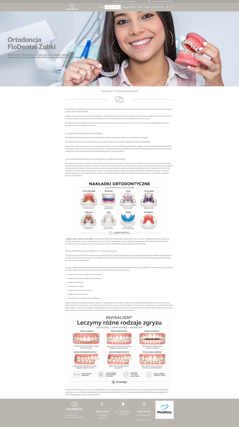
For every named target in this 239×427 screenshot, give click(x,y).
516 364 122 (102, 418)
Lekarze (147, 7)
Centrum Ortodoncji (112, 7)
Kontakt (161, 7)
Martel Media (79, 417)
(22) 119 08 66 (102, 415)
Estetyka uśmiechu (129, 7)
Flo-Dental (70, 415)
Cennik (154, 7)
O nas (101, 7)
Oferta (140, 7)
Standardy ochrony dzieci (144, 419)
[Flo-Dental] (72, 9)
